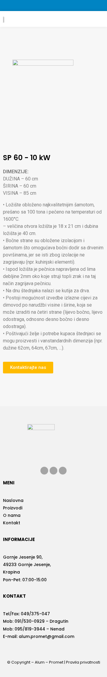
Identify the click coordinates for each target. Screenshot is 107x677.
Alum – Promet (49, 662)
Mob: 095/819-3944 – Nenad (33, 629)
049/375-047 (35, 614)
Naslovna (13, 500)
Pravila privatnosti (83, 662)
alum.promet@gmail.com (46, 636)
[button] (96, 19)
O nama (12, 515)
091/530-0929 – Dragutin (41, 621)
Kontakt (11, 523)
